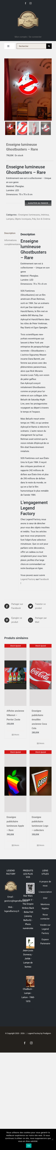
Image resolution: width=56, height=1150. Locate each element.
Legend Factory (28, 579)
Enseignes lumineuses (29, 214)
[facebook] (25, 3)
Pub (34, 219)
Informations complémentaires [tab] (10, 242)
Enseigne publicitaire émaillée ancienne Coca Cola (39, 719)
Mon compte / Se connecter (28, 37)
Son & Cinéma (43, 219)
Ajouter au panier (38, 203)
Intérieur (45, 214)
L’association (45, 892)
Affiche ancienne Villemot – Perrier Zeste (15, 715)
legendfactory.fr (11, 911)
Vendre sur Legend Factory (45, 929)
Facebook (44, 579)
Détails (16, 735)
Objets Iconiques (23, 219)
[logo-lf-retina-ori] (28, 9)
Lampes (10, 219)
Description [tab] (9, 233)
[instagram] (30, 3)
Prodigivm (47, 1033)
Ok (28, 1145)
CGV (45, 898)
